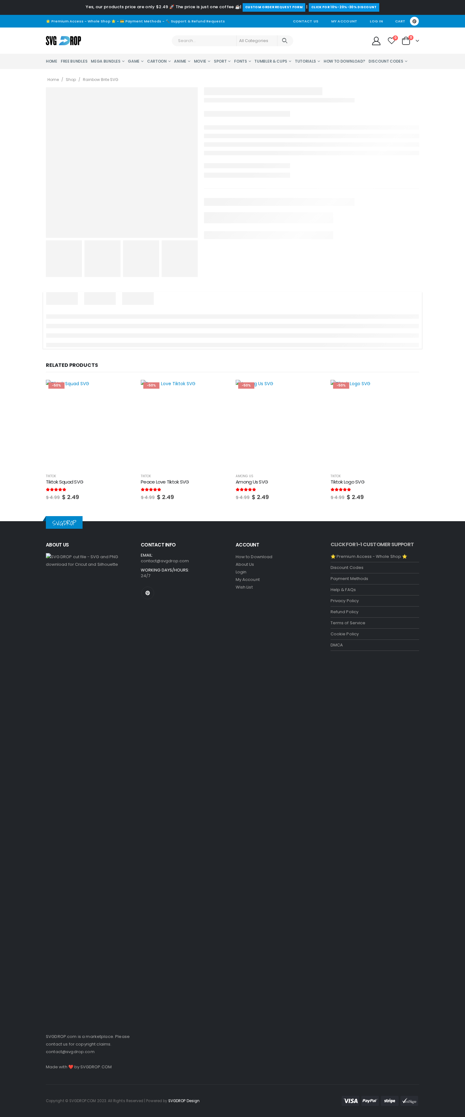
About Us (245, 564)
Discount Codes (386, 61)
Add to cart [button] (124, 390)
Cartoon (157, 61)
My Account (344, 21)
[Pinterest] (414, 21)
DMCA (337, 645)
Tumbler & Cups (270, 61)
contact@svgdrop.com (70, 1052)
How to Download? (344, 61)
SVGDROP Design (184, 1100)
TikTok (51, 476)
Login (241, 572)
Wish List (244, 587)
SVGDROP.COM (96, 1067)
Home (51, 61)
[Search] (284, 40)
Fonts (240, 61)
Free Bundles (74, 61)
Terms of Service (348, 623)
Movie (200, 61)
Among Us (244, 476)
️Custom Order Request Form (274, 7)
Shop (71, 79)
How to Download (254, 557)
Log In (376, 21)
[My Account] (376, 40)
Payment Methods (349, 579)
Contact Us (306, 21)
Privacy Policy (345, 601)
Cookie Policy (345, 634)
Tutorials (305, 61)
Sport (220, 61)
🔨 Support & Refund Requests (195, 21)
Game (134, 61)
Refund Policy (344, 612)
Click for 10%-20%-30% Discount (344, 7)
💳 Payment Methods (140, 21)
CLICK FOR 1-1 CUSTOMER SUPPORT (372, 544)
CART (400, 21)
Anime (180, 61)
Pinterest (147, 593)
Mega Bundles (105, 61)
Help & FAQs (343, 590)
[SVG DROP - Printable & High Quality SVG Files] (63, 41)
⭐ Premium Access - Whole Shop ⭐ (81, 21)
